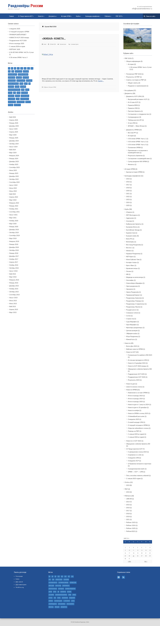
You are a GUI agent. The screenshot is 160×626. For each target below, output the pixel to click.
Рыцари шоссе (131, 310)
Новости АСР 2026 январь (137, 366)
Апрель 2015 (13, 309)
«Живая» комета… (54, 38)
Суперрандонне (25, 98)
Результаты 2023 (133, 380)
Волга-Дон (18, 77)
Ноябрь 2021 (13, 209)
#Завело (129, 212)
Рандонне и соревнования (137, 86)
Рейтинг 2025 (130, 528)
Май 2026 (12, 117)
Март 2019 (12, 238)
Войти (17, 579)
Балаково (25, 71)
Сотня (17, 98)
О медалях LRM (133, 458)
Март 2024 (12, 152)
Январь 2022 (13, 206)
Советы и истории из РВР (135, 80)
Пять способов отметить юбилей (137, 475)
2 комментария (74, 44)
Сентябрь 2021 (14, 212)
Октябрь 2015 (14, 292)
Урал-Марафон (20, 101)
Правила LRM (133, 108)
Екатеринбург (11, 80)
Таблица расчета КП (135, 120)
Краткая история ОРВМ (134, 172)
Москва (17, 86)
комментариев (21, 584)
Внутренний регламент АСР (137, 99)
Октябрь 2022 (14, 179)
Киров (21, 83)
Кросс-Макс (130, 265)
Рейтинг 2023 (130, 522)
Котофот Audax (131, 262)
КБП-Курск (129, 256)
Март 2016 (12, 277)
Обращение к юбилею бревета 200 (138, 444)
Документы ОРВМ (132, 130)
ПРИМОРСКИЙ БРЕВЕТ (17, 34)
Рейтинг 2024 (130, 525)
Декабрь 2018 (14, 247)
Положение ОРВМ (134, 147)
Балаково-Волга (12, 74)
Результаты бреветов (135, 155)
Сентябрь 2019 (14, 235)
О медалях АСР (133, 461)
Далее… (101, 81)
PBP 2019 (119, 16)
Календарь (29, 80)
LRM (13, 71)
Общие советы (133, 83)
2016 (25, 68)
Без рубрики (129, 90)
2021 (128, 193)
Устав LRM (131, 123)
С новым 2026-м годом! (136, 437)
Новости (41, 16)
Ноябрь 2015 (13, 289)
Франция (10, 105)
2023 (128, 199)
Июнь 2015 (13, 303)
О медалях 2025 (133, 419)
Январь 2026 (13, 123)
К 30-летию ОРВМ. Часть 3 (18, 57)
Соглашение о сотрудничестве (138, 114)
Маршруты (11, 86)
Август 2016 (13, 271)
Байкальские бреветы (133, 224)
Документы (53, 16)
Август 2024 (13, 147)
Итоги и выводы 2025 (16, 43)
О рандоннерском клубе (136, 469)
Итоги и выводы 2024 (135, 398)
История (131, 64)
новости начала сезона (134, 387)
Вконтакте (118, 577)
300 (12, 68)
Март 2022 (12, 200)
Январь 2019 (13, 244)
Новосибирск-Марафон (14, 89)
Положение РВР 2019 (133, 74)
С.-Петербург (11, 98)
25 (133, 556)
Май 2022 (12, 194)
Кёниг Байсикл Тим (132, 259)
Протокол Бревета (134, 111)
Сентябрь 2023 (14, 167)
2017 (28, 68)
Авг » (145, 561)
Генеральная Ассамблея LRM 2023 (140, 355)
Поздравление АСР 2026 (18, 40)
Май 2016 (12, 274)
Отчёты (127, 482)
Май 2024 (12, 149)
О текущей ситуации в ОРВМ (19, 31)
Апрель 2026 (13, 120)
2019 (128, 516)
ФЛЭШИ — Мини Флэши (136, 126)
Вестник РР (132, 133)
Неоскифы (23, 86)
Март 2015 (12, 312)
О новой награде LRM (135, 422)
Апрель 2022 (13, 197)
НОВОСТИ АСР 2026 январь (19, 37)
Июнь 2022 (13, 191)
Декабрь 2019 (14, 229)
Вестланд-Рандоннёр (133, 245)
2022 (128, 196)
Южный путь (17, 105)
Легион (128, 271)
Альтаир (129, 221)
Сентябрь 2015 (14, 294)
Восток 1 (129, 247)
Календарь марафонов (92, 16)
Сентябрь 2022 (14, 182)
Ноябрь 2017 (13, 259)
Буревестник (11, 77)
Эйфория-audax (131, 333)
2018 (32, 68)
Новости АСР (131, 352)
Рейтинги (108, 16)
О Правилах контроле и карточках (139, 464)
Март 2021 (12, 218)
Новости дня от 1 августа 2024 (138, 404)
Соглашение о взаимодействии (139, 158)
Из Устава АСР (133, 102)
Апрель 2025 (13, 132)
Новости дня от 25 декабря (137, 407)
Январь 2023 (13, 173)
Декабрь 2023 (14, 161)
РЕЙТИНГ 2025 (14, 49)
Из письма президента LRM (137, 360)
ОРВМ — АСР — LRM (135, 472)
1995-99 (129, 499)
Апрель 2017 (13, 262)
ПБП (14, 92)
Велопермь (130, 242)
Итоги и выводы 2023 (135, 395)
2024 (128, 202)
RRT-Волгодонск (132, 215)
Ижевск (128, 250)
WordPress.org (20, 587)
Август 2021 (13, 215)
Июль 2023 (13, 170)
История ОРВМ (66, 16)
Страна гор (130, 319)
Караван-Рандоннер (13, 83)
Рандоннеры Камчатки (134, 298)
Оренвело (129, 289)
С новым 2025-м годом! (136, 434)
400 (15, 68)
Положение (24, 92)
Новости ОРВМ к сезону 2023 (138, 413)
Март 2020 (12, 223)
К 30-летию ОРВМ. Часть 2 (137, 141)
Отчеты (10, 92)
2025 (128, 205)
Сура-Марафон (11, 101)
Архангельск (18, 71)
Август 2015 (13, 297)
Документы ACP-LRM (133, 96)
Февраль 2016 (14, 280)
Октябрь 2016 (14, 268)
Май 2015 (12, 306)
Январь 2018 (13, 253)
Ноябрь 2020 (13, 220)
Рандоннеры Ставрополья (135, 304)
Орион (27, 89)
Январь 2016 (13, 283)
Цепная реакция (132, 330)
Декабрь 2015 (14, 286)
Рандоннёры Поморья (133, 301)
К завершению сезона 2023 (137, 452)
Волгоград (25, 77)
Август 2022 (13, 185)
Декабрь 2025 (14, 126)
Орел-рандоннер (132, 286)
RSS (123, 577)
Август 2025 (13, 129)
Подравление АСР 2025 (136, 374)
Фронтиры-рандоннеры (134, 327)
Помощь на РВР (133, 431)
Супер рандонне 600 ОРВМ (137, 161)
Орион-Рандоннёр (132, 292)
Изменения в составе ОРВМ (137, 393)
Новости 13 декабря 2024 (136, 363)
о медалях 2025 (14, 29)
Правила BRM (133, 105)
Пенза (18, 92)
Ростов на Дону (25, 95)
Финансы (28, 101)
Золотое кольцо (21, 80)
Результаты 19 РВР (133, 77)
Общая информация (133, 61)
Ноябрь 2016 (13, 265)
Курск (25, 83)
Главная (11, 16)
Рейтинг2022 (130, 531)
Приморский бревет (133, 295)
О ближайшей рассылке (136, 416)
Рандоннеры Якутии (133, 307)
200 (9, 68)
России (25, 5)
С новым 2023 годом (133, 478)
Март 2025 (12, 135)
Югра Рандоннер (132, 336)
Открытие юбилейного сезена (138, 428)
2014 (18, 68)
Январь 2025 (13, 138)
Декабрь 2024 (14, 141)
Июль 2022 (13, 188)
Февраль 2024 (14, 155)
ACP (9, 71)
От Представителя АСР (26, 16)
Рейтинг (17, 95)
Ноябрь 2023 (13, 164)
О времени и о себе (134, 455)
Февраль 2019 (14, 241)
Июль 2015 (13, 300)
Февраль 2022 (14, 203)
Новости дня (130, 384)
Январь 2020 (13, 226)
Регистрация (19, 576)
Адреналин (130, 218)
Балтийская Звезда (23, 74)
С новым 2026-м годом (17, 46)
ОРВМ (22, 89)
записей (19, 582)
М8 (29, 83)
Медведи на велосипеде (134, 277)
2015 (22, 68)
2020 (128, 190)
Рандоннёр (11, 95)
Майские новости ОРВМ (134, 349)
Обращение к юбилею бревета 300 (140, 369)
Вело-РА (129, 239)
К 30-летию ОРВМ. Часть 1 (137, 138)
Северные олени (132, 313)
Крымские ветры (132, 268)
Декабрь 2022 (14, 176)
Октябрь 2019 (14, 232)
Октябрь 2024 (14, 144)
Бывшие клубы (131, 236)
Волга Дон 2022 (131, 346)
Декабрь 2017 (14, 256)
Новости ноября (133, 410)
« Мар (129, 561)
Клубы (78, 16)
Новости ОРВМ (131, 390)
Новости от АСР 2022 (133, 441)
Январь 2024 (13, 158)
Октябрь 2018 (14, 250)
